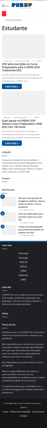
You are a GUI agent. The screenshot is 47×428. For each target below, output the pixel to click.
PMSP (23, 270)
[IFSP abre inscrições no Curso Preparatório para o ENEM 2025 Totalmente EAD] (23, 46)
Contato (23, 415)
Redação (7, 117)
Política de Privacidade (20, 411)
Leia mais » (12, 86)
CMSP (23, 279)
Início (7, 19)
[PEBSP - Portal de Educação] (21, 5)
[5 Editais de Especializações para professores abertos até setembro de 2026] (9, 230)
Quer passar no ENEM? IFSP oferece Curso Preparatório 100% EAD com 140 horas (22, 124)
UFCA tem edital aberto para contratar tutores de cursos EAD (30, 217)
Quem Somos (38, 411)
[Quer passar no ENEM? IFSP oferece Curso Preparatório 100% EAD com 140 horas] (23, 103)
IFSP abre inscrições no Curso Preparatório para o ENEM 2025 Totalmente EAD (21, 67)
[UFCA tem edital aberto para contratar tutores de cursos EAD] (9, 217)
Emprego (23, 257)
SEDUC (23, 266)
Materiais (23, 275)
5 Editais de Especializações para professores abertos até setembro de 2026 (31, 230)
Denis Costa (8, 61)
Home (5, 411)
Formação (23, 253)
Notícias (24, 262)
